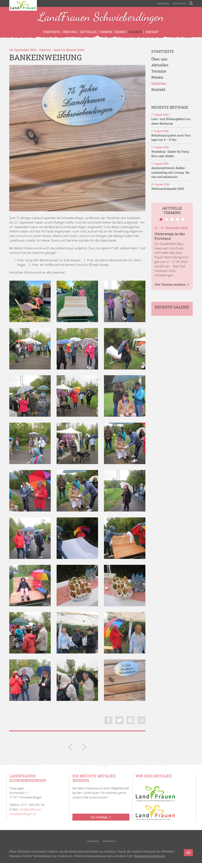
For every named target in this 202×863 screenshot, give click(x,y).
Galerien (135, 32)
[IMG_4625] (124, 585)
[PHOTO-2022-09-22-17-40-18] (30, 301)
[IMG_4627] (77, 348)
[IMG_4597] (124, 348)
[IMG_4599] (30, 348)
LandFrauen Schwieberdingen (101, 17)
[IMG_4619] (124, 538)
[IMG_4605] (30, 490)
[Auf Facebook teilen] (108, 720)
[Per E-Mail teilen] (141, 720)
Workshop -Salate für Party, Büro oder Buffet (170, 153)
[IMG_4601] (30, 396)
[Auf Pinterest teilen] (130, 720)
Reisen (120, 32)
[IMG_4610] (124, 490)
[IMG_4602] (30, 443)
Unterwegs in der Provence (169, 236)
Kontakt (152, 32)
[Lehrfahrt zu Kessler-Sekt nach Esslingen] (70, 748)
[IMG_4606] (77, 490)
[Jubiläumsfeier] (84, 748)
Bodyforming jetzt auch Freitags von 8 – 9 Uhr (171, 137)
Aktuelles (87, 32)
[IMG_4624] (77, 585)
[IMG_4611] (30, 538)
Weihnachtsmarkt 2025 (167, 189)
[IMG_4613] (124, 396)
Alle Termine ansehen (171, 284)
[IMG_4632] (124, 632)
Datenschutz (179, 3)
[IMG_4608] (77, 443)
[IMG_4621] (30, 585)
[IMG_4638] (77, 680)
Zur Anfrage (99, 817)
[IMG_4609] (77, 396)
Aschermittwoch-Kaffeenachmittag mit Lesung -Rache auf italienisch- (170, 172)
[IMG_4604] (124, 443)
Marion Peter (75, 50)
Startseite (51, 32)
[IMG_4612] (30, 632)
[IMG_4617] (77, 538)
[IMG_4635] (30, 680)
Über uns (70, 32)
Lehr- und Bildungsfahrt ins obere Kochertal (170, 121)
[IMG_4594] (124, 301)
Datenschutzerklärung (149, 856)
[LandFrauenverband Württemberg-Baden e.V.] (155, 793)
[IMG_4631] (77, 632)
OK (188, 853)
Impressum (163, 3)
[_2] (77, 138)
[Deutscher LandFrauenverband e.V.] (155, 812)
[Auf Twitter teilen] (119, 720)
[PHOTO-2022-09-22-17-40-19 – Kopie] (77, 301)
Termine (105, 32)
